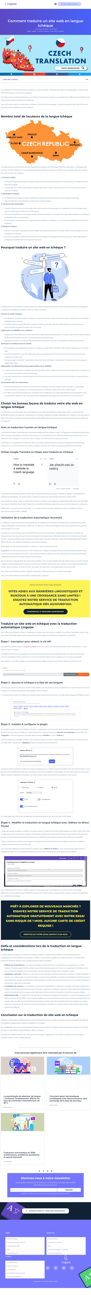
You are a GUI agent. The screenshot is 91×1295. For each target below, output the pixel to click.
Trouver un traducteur (55, 1253)
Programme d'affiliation (14, 1276)
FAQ (49, 1246)
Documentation (53, 1239)
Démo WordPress (12, 1266)
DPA (8, 1249)
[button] (55, 4)
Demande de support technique (58, 1249)
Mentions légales (12, 1239)
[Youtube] (64, 1268)
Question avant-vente (55, 1242)
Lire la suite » (8, 1107)
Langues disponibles (13, 1246)
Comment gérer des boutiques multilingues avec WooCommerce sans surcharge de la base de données (68, 1098)
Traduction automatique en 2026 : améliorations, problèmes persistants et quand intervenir (21, 1155)
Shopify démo (11, 1269)
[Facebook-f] (55, 1268)
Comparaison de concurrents (16, 1273)
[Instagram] (72, 1268)
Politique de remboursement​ (16, 1242)
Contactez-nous (12, 1262)
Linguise (4, 551)
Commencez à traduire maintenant (45, 612)
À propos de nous (12, 1253)
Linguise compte (29, 646)
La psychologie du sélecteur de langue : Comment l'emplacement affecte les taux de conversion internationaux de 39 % (22, 1099)
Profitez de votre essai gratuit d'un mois (45, 934)
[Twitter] (48, 1268)
